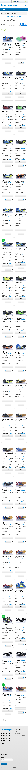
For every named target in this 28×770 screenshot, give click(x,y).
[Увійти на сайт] (25, 1)
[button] (3, 1)
